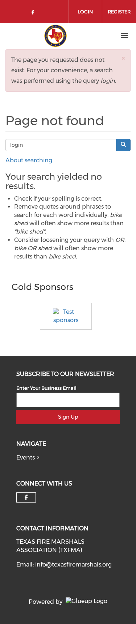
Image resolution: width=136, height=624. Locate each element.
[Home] (55, 35)
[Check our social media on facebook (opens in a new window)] (34, 13)
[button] (123, 58)
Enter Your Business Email (46, 388)
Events (25, 457)
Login (85, 11)
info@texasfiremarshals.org (73, 564)
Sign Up (68, 417)
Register (119, 11)
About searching (28, 160)
